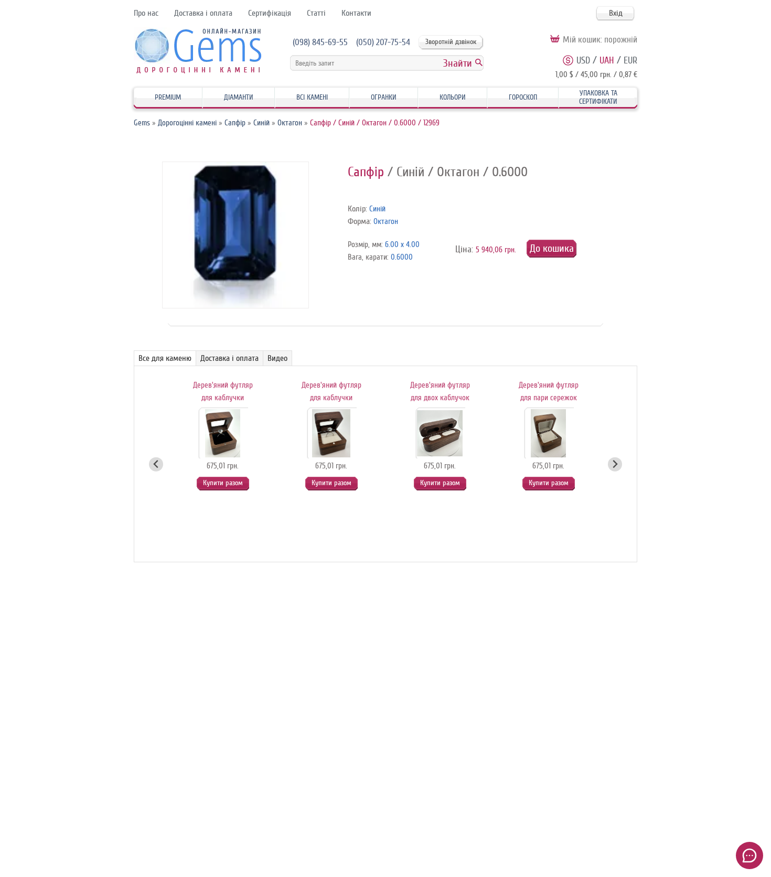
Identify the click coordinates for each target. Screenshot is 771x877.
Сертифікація (269, 13)
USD (583, 60)
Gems (142, 123)
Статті (316, 13)
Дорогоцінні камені (187, 123)
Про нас (146, 13)
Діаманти (238, 97)
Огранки (384, 97)
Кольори (453, 97)
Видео (277, 358)
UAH (606, 60)
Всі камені (312, 97)
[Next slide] (615, 464)
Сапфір (234, 123)
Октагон (289, 123)
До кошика (552, 248)
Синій (261, 123)
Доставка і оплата (203, 13)
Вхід (616, 13)
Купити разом (223, 483)
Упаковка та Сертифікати (598, 97)
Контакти (356, 13)
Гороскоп (523, 97)
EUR (630, 60)
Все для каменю (164, 358)
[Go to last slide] (156, 464)
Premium (168, 97)
